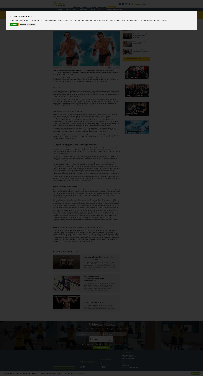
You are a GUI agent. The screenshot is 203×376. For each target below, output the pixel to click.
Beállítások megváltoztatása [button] (27, 24)
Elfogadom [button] (14, 24)
